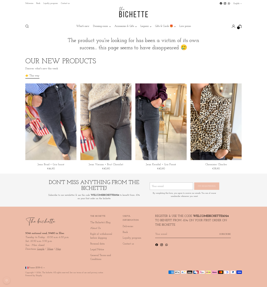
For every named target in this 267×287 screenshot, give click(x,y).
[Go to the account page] (233, 26)
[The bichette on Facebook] (221, 3)
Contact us (128, 243)
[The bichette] (133, 13)
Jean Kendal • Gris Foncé (161, 164)
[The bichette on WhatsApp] (229, 3)
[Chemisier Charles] (216, 121)
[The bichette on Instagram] (225, 3)
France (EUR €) (35, 268)
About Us (95, 228)
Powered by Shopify (33, 276)
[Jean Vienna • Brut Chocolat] (105, 121)
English (236, 3)
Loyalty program (132, 238)
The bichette (47, 273)
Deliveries (128, 226)
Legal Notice (97, 249)
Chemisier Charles (216, 164)
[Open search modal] (27, 26)
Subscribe (225, 234)
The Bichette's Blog (100, 222)
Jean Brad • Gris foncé (51, 164)
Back (125, 232)
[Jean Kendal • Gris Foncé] (160, 121)
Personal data (97, 243)
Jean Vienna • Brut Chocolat (106, 164)
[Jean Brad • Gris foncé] (50, 121)
